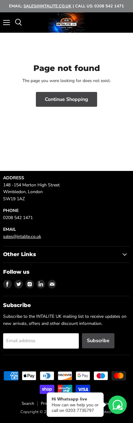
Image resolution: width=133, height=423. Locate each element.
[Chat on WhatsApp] (117, 405)
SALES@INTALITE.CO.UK (47, 6)
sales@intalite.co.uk (22, 236)
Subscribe (98, 340)
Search (28, 403)
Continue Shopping (66, 99)
